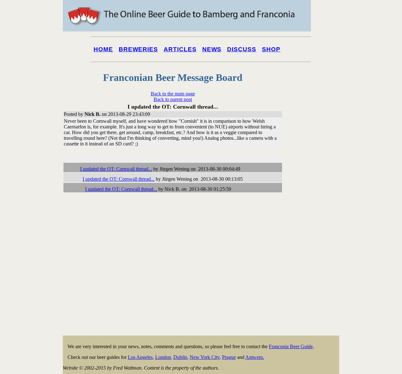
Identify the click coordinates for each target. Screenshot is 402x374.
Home (103, 49)
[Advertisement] (314, 239)
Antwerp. (254, 357)
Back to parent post (173, 99)
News (212, 49)
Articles (180, 49)
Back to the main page (173, 93)
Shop (271, 49)
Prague (229, 357)
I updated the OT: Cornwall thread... (116, 169)
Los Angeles (140, 357)
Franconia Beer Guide (291, 346)
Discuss (241, 49)
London (163, 357)
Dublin (180, 357)
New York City (205, 357)
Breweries (138, 49)
